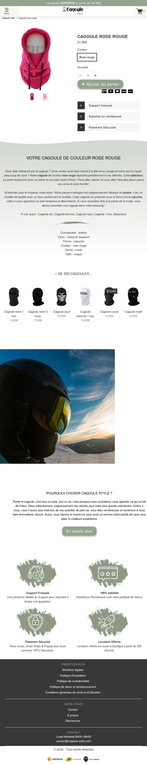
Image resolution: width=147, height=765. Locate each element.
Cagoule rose (84, 214)
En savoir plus (79, 531)
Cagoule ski (45, 214)
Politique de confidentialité (73, 681)
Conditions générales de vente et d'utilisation (72, 692)
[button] (108, 105)
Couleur (82, 49)
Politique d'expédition (73, 675)
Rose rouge (87, 57)
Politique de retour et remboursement (73, 687)
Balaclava (120, 214)
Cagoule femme (64, 214)
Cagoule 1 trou (103, 214)
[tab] (108, 105)
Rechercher (72, 721)
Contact (73, 709)
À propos (72, 715)
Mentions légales (72, 670)
